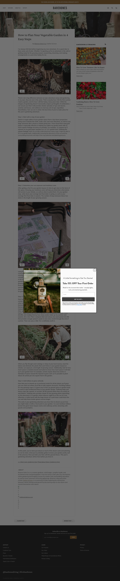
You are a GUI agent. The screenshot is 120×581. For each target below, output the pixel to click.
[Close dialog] (94, 270)
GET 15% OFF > (78, 299)
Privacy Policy (79, 304)
